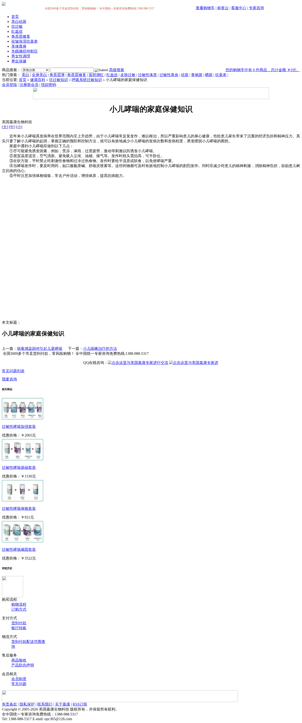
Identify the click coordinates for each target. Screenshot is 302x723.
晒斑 (209, 75)
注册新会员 (29, 85)
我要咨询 (9, 379)
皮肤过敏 (127, 75)
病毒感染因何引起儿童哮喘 (39, 349)
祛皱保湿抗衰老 (24, 41)
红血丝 (17, 31)
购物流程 (18, 604)
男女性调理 (20, 56)
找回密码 (48, 85)
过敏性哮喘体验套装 (19, 509)
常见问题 (18, 684)
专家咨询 (256, 8)
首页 (15, 17)
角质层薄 (57, 75)
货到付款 (18, 623)
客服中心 (238, 8)
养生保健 (18, 61)
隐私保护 (27, 704)
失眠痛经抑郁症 (24, 51)
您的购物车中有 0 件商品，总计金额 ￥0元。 (263, 70)
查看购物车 (205, 8)
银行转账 (18, 628)
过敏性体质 (147, 75)
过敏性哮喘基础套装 (19, 468)
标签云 (223, 8)
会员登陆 (9, 85)
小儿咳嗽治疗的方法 (100, 349)
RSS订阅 (80, 704)
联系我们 (44, 704)
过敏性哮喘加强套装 (19, 427)
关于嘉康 (62, 704)
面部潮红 (96, 75)
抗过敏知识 (58, 80)
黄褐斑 (196, 75)
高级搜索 (116, 70)
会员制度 (18, 679)
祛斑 (185, 75)
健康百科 (37, 80)
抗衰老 (220, 75)
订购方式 (18, 609)
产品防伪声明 (22, 665)
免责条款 (9, 704)
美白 (25, 75)
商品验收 (18, 660)
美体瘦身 (18, 46)
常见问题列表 (13, 371)
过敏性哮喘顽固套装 (19, 549)
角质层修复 (20, 36)
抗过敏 (17, 27)
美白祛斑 (18, 22)
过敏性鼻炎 (168, 75)
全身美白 (39, 75)
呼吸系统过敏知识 (87, 80)
